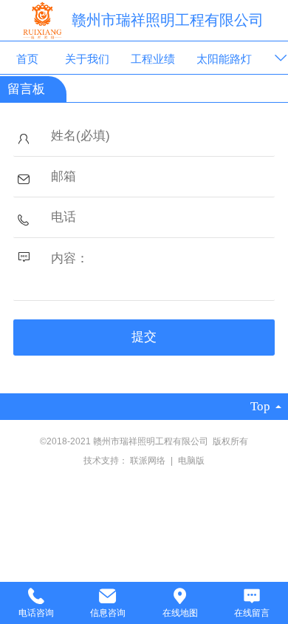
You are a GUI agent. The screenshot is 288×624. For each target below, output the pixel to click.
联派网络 (149, 460)
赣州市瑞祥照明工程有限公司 (168, 20)
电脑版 (191, 460)
